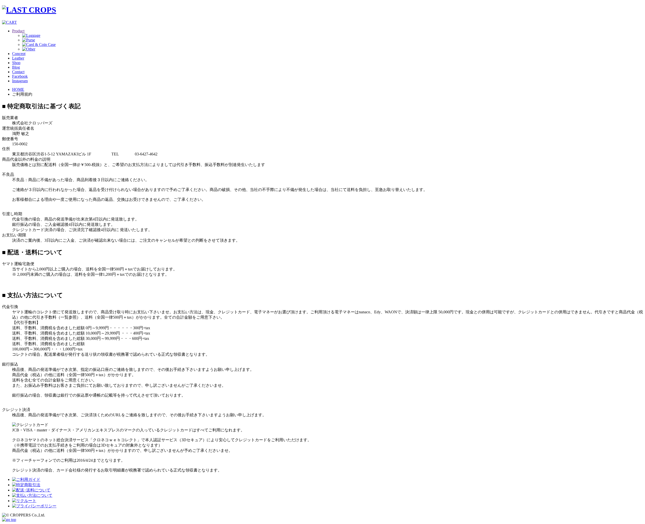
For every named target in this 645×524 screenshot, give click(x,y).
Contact (18, 72)
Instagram (20, 81)
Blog (16, 67)
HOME (18, 89)
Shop (16, 63)
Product (18, 31)
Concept (18, 53)
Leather (18, 58)
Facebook (20, 76)
